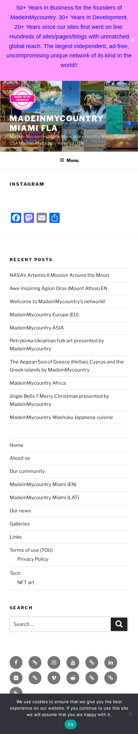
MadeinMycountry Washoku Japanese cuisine (61, 417)
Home (16, 445)
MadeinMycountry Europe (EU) (44, 315)
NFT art (25, 582)
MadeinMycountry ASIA (37, 328)
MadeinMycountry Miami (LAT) (44, 497)
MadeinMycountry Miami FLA (57, 123)
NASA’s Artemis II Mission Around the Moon (59, 275)
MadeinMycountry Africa (38, 383)
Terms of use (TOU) (31, 550)
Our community (27, 471)
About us (20, 458)
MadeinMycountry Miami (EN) (43, 484)
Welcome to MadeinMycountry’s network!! (58, 301)
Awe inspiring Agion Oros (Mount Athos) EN (58, 288)
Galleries (20, 524)
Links (16, 537)
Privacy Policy (32, 559)
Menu (72, 160)
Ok (70, 724)
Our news (20, 511)
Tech (15, 573)
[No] (130, 714)
